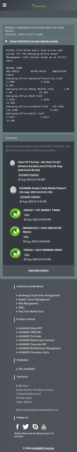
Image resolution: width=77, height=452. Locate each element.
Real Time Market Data (31, 311)
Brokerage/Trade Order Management (39, 295)
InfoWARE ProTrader (29, 336)
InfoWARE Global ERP (30, 328)
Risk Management (28, 303)
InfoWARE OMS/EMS (29, 332)
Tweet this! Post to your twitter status (33, 41)
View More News (38, 270)
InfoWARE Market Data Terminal (36, 340)
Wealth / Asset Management (34, 299)
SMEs (21, 307)
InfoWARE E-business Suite (33, 352)
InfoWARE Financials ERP (32, 344)
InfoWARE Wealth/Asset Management (39, 348)
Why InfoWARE (26, 369)
